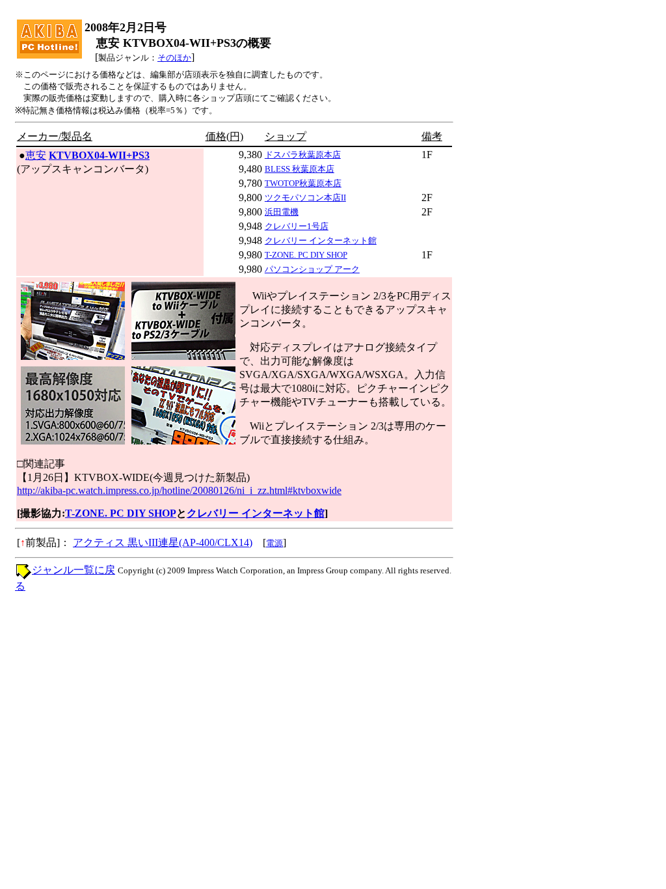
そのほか (174, 57)
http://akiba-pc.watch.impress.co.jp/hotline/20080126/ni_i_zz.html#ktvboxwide (179, 490)
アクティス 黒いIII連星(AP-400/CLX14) (162, 542)
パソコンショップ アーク (312, 269)
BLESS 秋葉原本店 (299, 169)
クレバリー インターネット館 (321, 240)
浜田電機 (282, 212)
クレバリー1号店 (296, 226)
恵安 (35, 155)
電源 (274, 543)
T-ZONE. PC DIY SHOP (306, 255)
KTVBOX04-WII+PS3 (99, 155)
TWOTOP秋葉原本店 (303, 183)
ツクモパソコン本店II (305, 197)
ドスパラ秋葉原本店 (303, 154)
